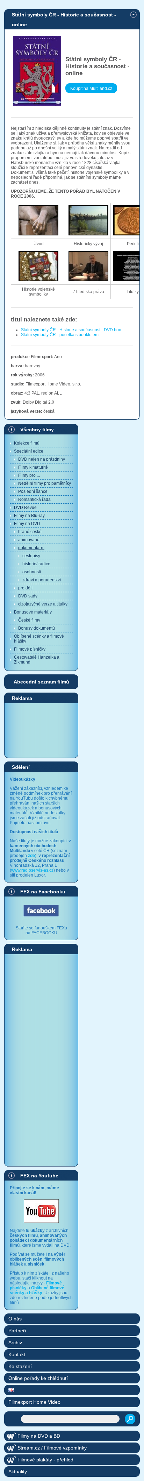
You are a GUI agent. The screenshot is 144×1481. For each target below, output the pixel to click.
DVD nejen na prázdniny (41, 459)
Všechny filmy (37, 429)
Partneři (17, 1330)
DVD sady (27, 596)
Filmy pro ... (29, 475)
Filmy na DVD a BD (38, 1436)
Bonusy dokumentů (36, 628)
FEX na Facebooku (42, 891)
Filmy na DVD (27, 523)
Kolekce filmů (26, 443)
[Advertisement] (41, 730)
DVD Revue (25, 507)
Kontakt (16, 1354)
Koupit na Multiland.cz (91, 88)
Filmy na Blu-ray (29, 515)
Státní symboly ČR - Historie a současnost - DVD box (71, 329)
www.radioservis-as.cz (32, 870)
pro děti (25, 588)
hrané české (30, 531)
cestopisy (31, 555)
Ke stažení (20, 1366)
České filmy (29, 620)
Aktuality (17, 1471)
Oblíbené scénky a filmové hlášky (39, 639)
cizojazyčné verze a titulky (42, 604)
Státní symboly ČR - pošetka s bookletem (60, 334)
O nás (15, 1318)
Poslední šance (33, 491)
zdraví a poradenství (41, 579)
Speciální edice (28, 451)
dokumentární (31, 547)
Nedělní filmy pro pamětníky (44, 483)
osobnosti (31, 571)
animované (28, 539)
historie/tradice (36, 563)
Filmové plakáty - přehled (45, 1459)
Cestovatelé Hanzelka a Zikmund (36, 660)
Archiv (15, 1342)
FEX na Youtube (39, 1175)
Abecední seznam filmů (41, 682)
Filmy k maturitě (33, 467)
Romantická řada (34, 499)
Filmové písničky (29, 649)
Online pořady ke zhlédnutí (38, 1378)
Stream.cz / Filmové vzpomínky (52, 1448)
